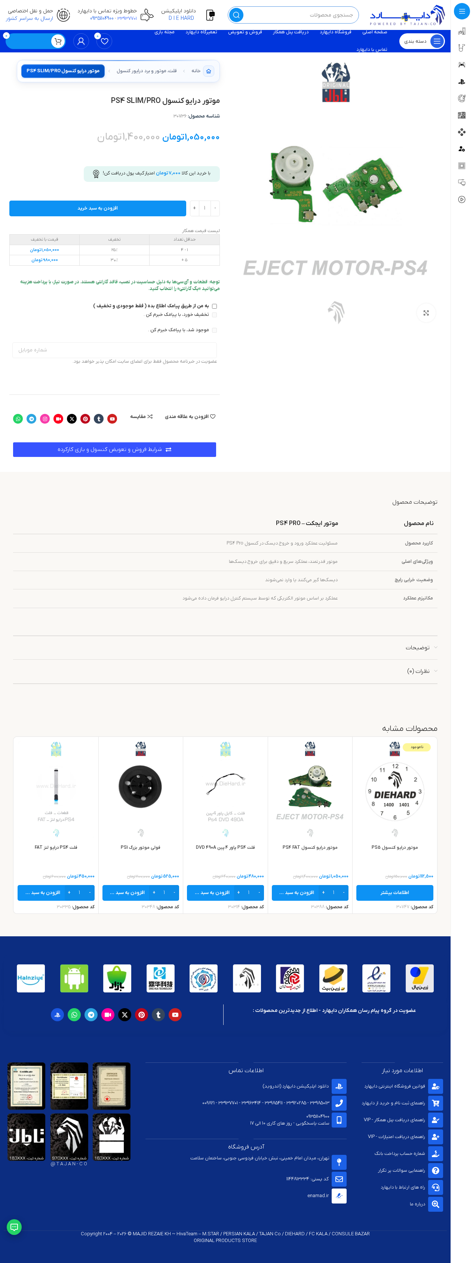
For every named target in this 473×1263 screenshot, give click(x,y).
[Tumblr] (99, 419)
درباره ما (417, 1204)
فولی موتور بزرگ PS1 (140, 848)
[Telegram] (31, 419)
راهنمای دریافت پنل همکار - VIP (394, 1120)
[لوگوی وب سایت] (407, 15)
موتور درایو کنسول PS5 (395, 848)
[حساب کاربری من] (81, 41)
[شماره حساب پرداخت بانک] (435, 1153)
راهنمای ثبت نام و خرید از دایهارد (393, 1103)
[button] (310, 893)
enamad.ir (318, 1196)
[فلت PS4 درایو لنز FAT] (56, 790)
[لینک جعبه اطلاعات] (190, 15)
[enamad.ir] (339, 1196)
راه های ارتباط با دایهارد (403, 1187)
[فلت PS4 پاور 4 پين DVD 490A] (225, 790)
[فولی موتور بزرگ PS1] (140, 790)
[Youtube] (112, 419)
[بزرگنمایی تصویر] (426, 312)
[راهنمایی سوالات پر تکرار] (435, 1170)
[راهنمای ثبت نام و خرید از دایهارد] (435, 1103)
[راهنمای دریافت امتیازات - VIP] (435, 1136)
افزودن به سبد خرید (97, 208)
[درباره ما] (435, 1204)
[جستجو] (236, 15)
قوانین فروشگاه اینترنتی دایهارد (394, 1086)
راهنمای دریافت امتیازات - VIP (396, 1137)
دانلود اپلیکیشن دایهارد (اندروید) (296, 1086)
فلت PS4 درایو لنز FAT (56, 848)
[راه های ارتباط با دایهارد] (435, 1187)
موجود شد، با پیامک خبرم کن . (179, 330)
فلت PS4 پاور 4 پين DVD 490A (225, 848)
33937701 (127, 18)
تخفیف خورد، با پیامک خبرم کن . (177, 314)
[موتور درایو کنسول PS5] (394, 790)
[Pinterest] (85, 419)
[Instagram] (45, 419)
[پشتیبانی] (14, 1227)
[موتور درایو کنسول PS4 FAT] (310, 790)
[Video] (58, 419)
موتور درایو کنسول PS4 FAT (310, 848)
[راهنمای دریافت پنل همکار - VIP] (435, 1120)
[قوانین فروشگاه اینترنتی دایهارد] (435, 1086)
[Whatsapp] (18, 419)
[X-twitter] (72, 419)
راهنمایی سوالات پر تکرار (401, 1170)
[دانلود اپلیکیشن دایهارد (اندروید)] (339, 1086)
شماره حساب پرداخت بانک (400, 1153)
